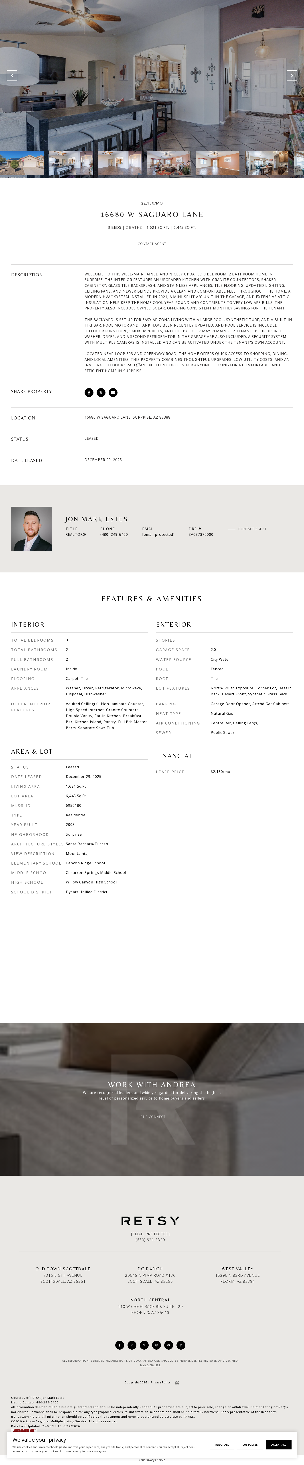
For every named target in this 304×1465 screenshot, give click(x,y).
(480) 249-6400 (114, 534)
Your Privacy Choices (152, 1460)
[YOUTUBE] (168, 1345)
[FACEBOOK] (119, 1345)
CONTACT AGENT (252, 529)
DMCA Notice (150, 1365)
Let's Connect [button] (152, 1117)
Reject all (222, 1445)
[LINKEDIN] (132, 1345)
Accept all (278, 1445)
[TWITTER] (144, 1345)
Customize (250, 1445)
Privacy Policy (161, 1382)
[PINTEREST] (180, 1345)
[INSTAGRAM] (156, 1345)
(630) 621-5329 (150, 1239)
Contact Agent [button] (152, 244)
